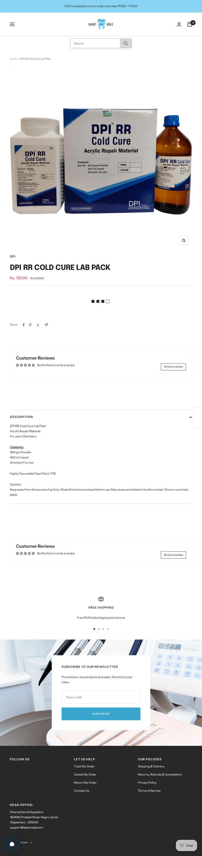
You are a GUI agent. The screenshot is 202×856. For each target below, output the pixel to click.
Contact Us (81, 790)
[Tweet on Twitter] (38, 325)
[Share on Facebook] (24, 325)
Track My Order (84, 766)
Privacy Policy (147, 782)
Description (21, 417)
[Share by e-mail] (46, 324)
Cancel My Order (85, 774)
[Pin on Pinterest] (30, 325)
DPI (13, 256)
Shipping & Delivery (151, 766)
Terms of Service (149, 790)
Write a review (173, 366)
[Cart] (189, 24)
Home (13, 58)
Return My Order (85, 782)
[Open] (12, 844)
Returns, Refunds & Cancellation (160, 774)
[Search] (126, 43)
